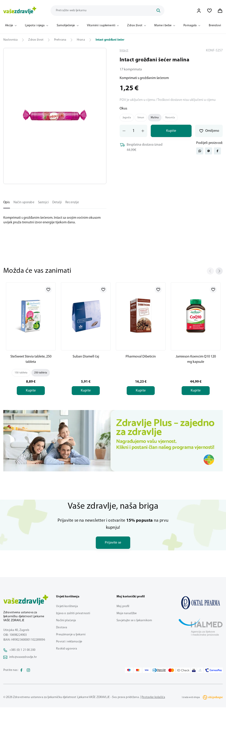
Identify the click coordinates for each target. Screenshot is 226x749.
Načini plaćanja (66, 620)
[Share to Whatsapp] (199, 150)
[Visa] (147, 670)
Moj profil (123, 606)
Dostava (61, 627)
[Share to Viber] (208, 150)
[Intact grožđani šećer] (201, 603)
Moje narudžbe (127, 613)
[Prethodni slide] (210, 271)
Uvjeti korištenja (67, 606)
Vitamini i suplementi (101, 25)
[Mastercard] (138, 670)
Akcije (9, 25)
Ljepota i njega (35, 25)
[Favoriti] (209, 10)
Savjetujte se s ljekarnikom (134, 620)
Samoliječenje (66, 25)
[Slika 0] (55, 116)
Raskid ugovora (66, 648)
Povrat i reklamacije (69, 641)
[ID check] (179, 670)
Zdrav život (134, 25)
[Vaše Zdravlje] (19, 10)
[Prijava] (199, 10)
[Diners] (159, 670)
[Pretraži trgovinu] (158, 10)
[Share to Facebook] (217, 150)
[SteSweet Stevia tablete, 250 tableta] (30, 315)
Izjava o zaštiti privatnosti (73, 613)
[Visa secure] (193, 670)
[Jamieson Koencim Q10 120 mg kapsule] (195, 315)
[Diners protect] (200, 670)
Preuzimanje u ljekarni (70, 634)
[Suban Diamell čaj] (85, 315)
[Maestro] (129, 670)
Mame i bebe (162, 25)
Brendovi (215, 25)
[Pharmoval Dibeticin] (140, 315)
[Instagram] (28, 670)
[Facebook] (21, 670)
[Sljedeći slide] (219, 271)
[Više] (113, 441)
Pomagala (190, 25)
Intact (124, 50)
